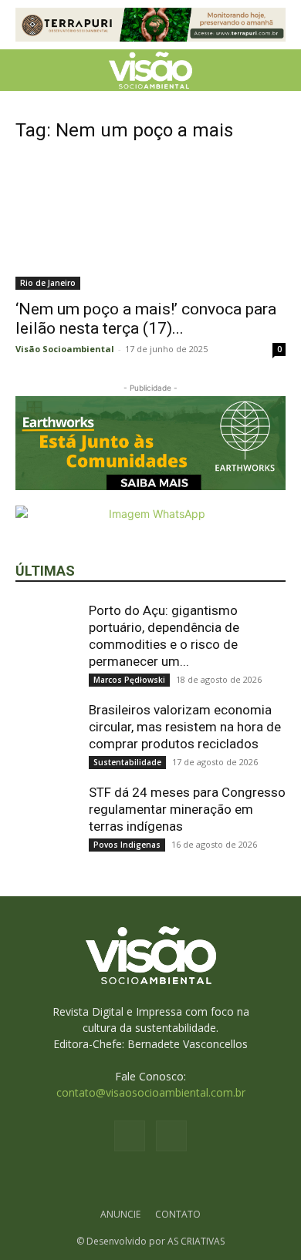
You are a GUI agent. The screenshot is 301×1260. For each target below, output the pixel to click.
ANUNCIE (120, 1214)
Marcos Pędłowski (129, 679)
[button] (26, 70)
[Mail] (171, 1136)
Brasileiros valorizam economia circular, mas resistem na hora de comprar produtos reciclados (185, 726)
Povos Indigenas (127, 844)
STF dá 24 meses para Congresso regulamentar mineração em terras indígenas (187, 809)
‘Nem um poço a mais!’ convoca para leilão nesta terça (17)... (145, 319)
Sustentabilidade (127, 762)
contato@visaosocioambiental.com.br (150, 1092)
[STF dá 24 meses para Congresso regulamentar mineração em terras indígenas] (46, 814)
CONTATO (178, 1214)
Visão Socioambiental (64, 348)
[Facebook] (129, 1136)
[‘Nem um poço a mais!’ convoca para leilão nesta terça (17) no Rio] (150, 224)
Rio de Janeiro (48, 282)
